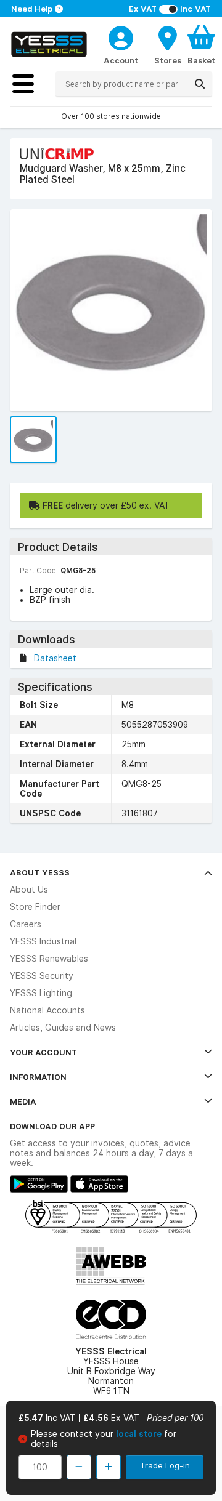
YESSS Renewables (49, 959)
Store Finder (35, 907)
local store (140, 1434)
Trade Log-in (165, 1465)
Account (121, 60)
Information (38, 1077)
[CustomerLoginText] (121, 36)
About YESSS (40, 872)
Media (23, 1101)
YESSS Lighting (41, 993)
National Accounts (47, 1010)
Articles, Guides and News (63, 1027)
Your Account (43, 1052)
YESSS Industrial (43, 941)
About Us (29, 890)
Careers (25, 924)
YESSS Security (41, 976)
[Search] (199, 83)
